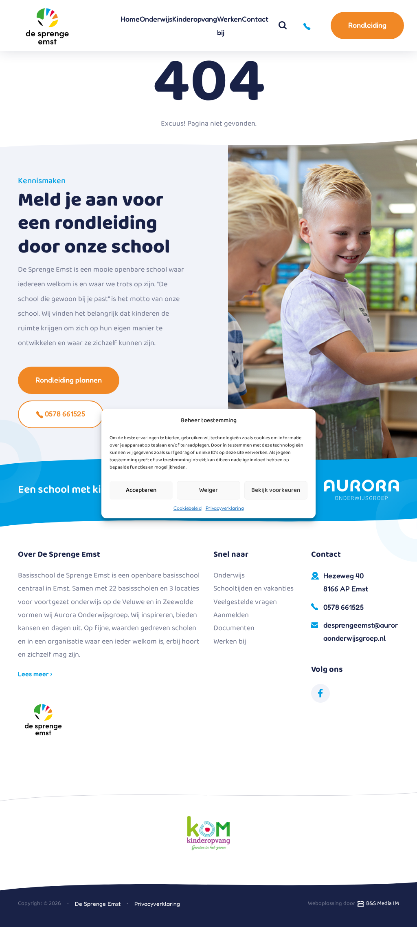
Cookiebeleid (187, 507)
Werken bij (229, 25)
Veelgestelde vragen (245, 602)
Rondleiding (367, 24)
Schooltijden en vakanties (253, 588)
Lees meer (34, 674)
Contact (255, 18)
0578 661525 (64, 413)
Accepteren (141, 490)
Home (130, 18)
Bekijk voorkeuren (275, 490)
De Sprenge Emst (98, 903)
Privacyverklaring (225, 507)
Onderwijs (156, 18)
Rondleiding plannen (68, 379)
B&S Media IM (381, 903)
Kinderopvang (194, 18)
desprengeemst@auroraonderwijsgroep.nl (360, 631)
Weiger (208, 490)
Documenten (234, 628)
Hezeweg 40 (345, 582)
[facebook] (320, 693)
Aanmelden (231, 615)
